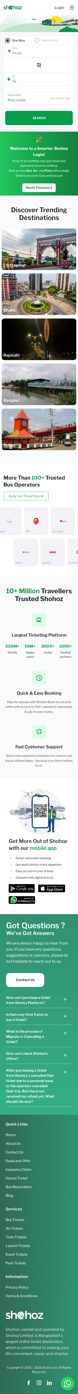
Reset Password (39, 188)
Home (11, 1135)
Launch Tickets (18, 1246)
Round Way (49, 40)
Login (59, 8)
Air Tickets (14, 1228)
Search (39, 118)
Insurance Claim (18, 1170)
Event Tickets (16, 1254)
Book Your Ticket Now (25, 496)
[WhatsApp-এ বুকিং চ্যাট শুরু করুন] (68, 1384)
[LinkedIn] (49, 1382)
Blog (9, 1195)
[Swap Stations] (39, 65)
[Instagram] (39, 1382)
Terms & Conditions (21, 1296)
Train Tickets (16, 1237)
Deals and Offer (18, 1161)
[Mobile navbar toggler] (72, 7)
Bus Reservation (19, 1187)
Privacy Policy (17, 1287)
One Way (18, 40)
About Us (13, 1144)
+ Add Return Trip (59, 98)
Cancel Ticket (17, 1178)
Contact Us (25, 980)
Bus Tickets (15, 1220)
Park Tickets (16, 1263)
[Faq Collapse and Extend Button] (65, 999)
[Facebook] (28, 1382)
